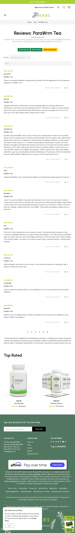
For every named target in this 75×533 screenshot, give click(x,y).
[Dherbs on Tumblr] (58, 442)
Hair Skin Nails (18, 403)
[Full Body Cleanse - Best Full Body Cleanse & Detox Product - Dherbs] (56, 380)
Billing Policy (53, 488)
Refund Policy (43, 488)
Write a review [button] (36, 49)
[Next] (47, 332)
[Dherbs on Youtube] (63, 442)
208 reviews (22, 406)
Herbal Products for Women (60, 491)
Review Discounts (33, 454)
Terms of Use (12, 488)
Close (9, 525)
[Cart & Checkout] (69, 7)
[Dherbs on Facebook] (51, 442)
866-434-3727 (15, 442)
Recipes (29, 451)
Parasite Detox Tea (37, 37)
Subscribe (39, 429)
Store (29, 445)
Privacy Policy (23, 488)
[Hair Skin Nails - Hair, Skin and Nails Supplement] (18, 380)
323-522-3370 (18, 444)
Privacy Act (33, 488)
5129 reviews (60, 406)
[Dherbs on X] (53, 442)
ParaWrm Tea (47, 33)
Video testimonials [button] (50, 49)
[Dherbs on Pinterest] (60, 442)
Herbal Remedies (26, 491)
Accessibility (63, 488)
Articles (29, 448)
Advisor (69, 518)
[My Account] (58, 7)
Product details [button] (24, 49)
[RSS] (65, 442)
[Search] (64, 7)
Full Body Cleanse (56, 403)
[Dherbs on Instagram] (56, 442)
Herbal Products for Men (41, 491)
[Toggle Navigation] (5, 15)
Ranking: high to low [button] (18, 57)
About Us (30, 442)
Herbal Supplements (12, 491)
